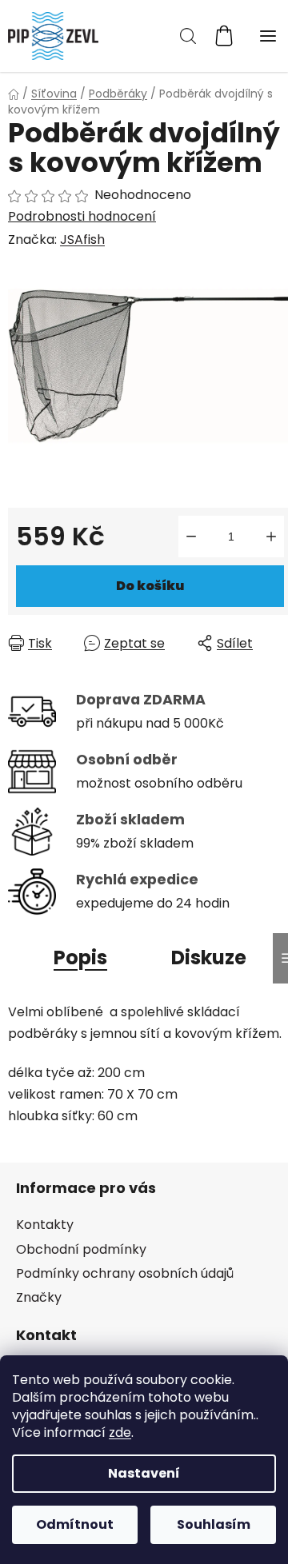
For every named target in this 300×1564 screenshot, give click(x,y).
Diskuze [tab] (208, 957)
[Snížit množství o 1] (191, 537)
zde (120, 1432)
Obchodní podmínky (81, 1249)
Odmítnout (75, 1524)
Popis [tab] (80, 957)
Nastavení (144, 1473)
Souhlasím (213, 1524)
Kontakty (45, 1224)
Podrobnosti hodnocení (82, 216)
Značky (39, 1297)
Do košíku (150, 586)
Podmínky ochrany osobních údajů (125, 1273)
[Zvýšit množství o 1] (271, 537)
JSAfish (82, 239)
